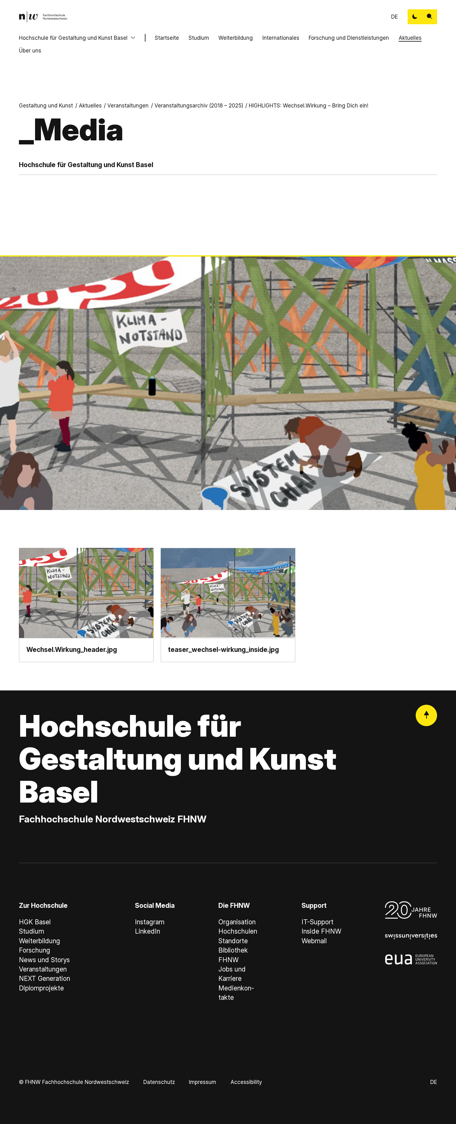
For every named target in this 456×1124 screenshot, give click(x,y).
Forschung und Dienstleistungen (349, 37)
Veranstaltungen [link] (128, 105)
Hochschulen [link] (237, 931)
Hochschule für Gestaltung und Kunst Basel (73, 37)
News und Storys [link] (44, 960)
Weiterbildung (235, 37)
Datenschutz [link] (159, 1082)
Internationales (280, 37)
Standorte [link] (233, 941)
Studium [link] (31, 931)
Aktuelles (410, 37)
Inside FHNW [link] (321, 931)
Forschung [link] (34, 950)
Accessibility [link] (246, 1082)
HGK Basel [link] (35, 922)
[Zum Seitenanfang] (426, 715)
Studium (199, 37)
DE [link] (394, 16)
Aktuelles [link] (90, 105)
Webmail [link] (314, 941)
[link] (43, 16)
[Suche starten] (429, 16)
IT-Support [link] (317, 922)
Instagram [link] (149, 922)
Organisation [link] (237, 922)
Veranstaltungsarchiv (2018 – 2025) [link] (198, 105)
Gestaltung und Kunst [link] (46, 105)
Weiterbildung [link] (39, 941)
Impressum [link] (202, 1082)
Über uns (30, 50)
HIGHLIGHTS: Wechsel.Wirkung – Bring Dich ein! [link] (308, 105)
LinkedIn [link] (147, 931)
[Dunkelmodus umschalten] (415, 16)
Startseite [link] (167, 37)
